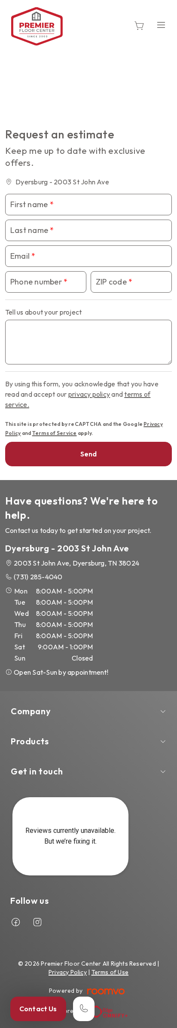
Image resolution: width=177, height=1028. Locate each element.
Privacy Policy (68, 972)
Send (88, 454)
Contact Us (38, 1008)
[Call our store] (84, 1009)
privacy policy (89, 394)
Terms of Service (54, 433)
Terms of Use (110, 972)
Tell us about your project (43, 312)
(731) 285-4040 (38, 576)
